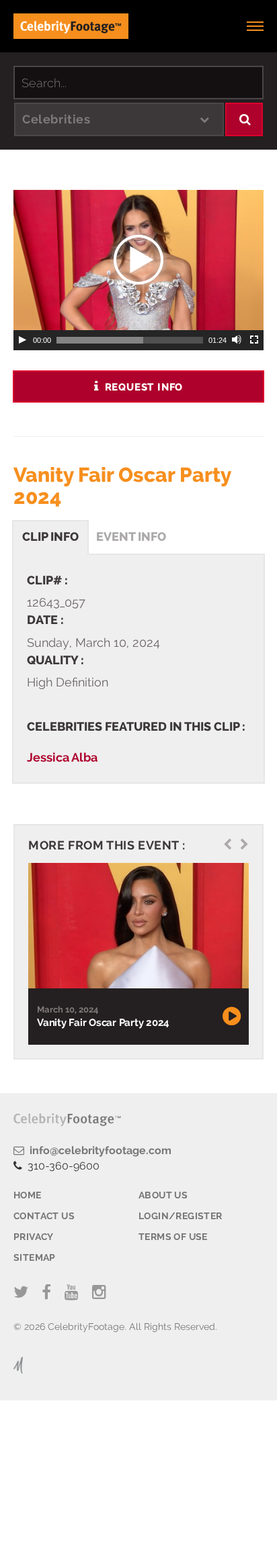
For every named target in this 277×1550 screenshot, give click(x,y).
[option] (136, 954)
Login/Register (180, 1215)
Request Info (142, 387)
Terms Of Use (173, 1236)
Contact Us (44, 1215)
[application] (138, 260)
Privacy (33, 1236)
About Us (163, 1195)
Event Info (131, 536)
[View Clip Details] (137, 926)
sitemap (34, 1257)
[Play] (22, 340)
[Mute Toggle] (237, 340)
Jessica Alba (62, 757)
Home (27, 1195)
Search (244, 119)
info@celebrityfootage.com (97, 1150)
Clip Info (50, 536)
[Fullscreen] (254, 340)
